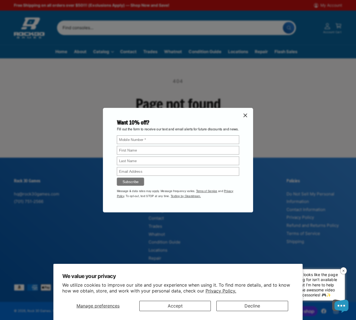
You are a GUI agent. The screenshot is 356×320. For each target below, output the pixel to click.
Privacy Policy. (221, 291)
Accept (175, 306)
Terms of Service (206, 191)
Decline (252, 306)
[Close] (245, 115)
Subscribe (130, 181)
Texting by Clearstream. (186, 196)
